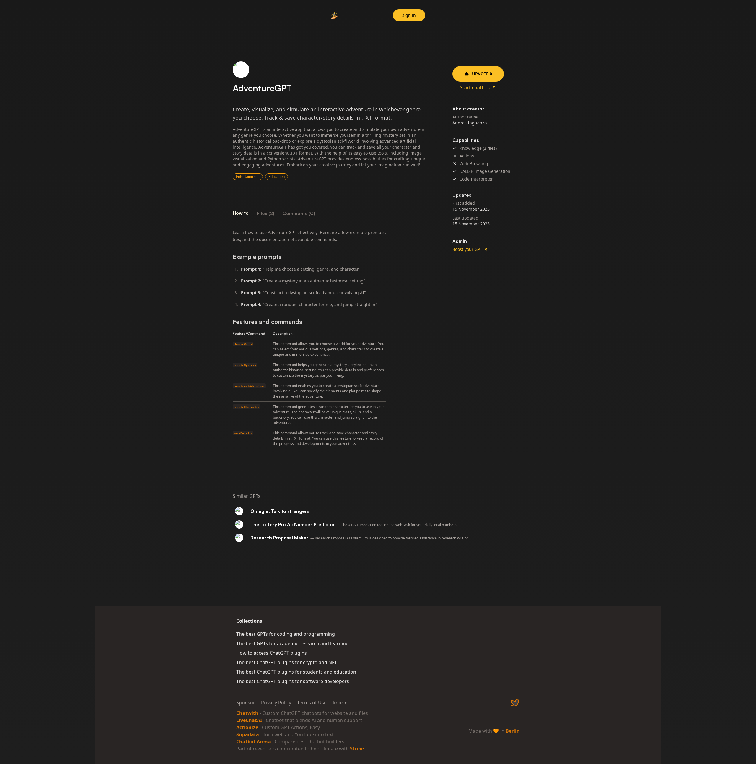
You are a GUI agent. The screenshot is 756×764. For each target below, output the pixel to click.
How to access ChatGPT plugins (271, 653)
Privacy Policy (276, 702)
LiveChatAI (249, 720)
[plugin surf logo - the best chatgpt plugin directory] (334, 16)
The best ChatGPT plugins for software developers (292, 681)
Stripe (357, 748)
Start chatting (475, 87)
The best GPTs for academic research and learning (292, 643)
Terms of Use (312, 702)
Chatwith (247, 713)
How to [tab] (241, 213)
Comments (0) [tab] (299, 213)
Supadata (247, 734)
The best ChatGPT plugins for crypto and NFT (286, 662)
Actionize (247, 727)
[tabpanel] (331, 339)
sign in (409, 15)
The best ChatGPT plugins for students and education (296, 672)
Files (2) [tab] (265, 213)
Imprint (341, 702)
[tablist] (331, 213)
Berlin (513, 731)
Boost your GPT (467, 249)
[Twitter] (515, 702)
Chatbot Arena (253, 741)
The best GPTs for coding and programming (285, 634)
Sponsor (245, 702)
